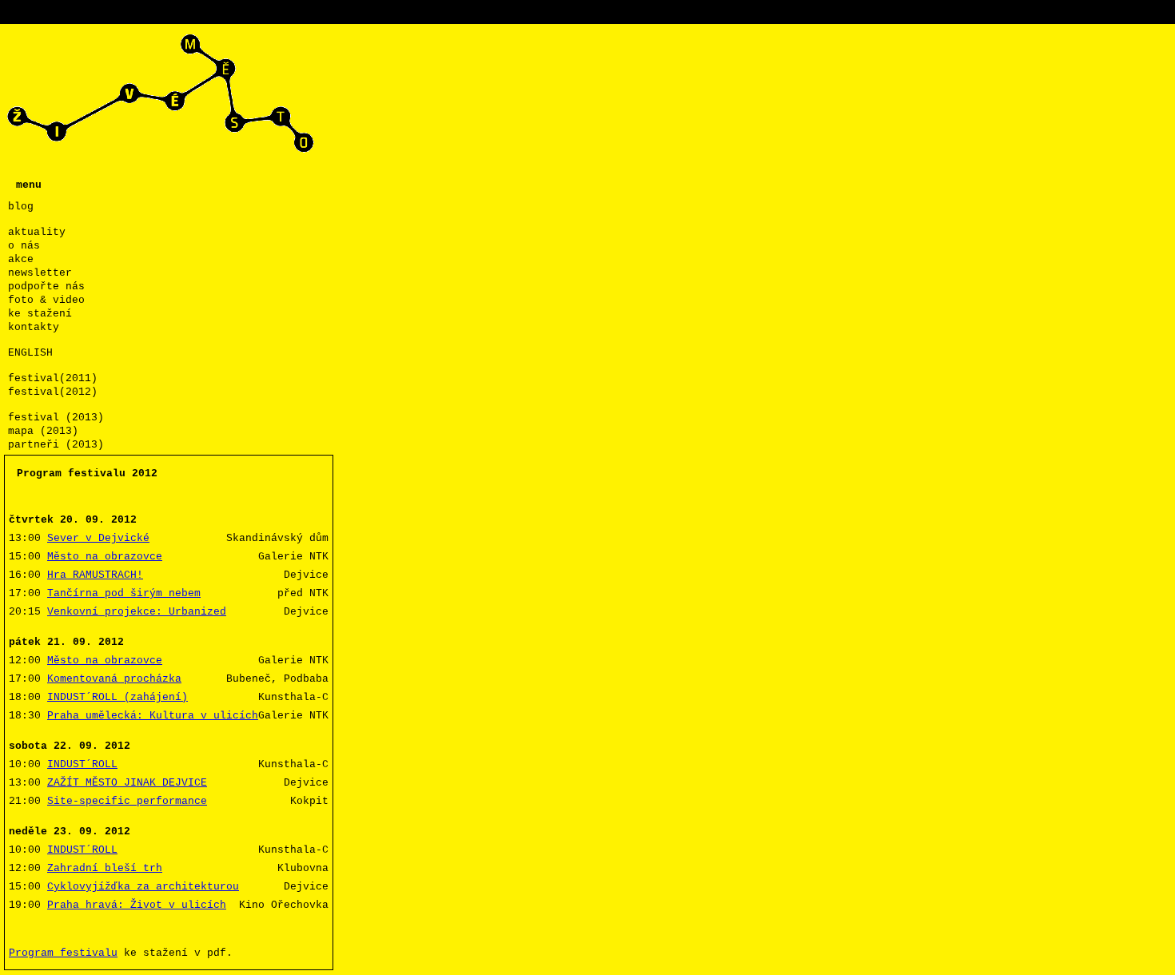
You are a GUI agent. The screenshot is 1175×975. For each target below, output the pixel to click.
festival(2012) (53, 392)
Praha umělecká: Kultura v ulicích (152, 716)
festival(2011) (53, 378)
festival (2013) (56, 418)
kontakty (33, 327)
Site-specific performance (127, 801)
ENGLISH (30, 353)
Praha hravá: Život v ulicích (136, 905)
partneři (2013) (56, 445)
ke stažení (40, 314)
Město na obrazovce (104, 557)
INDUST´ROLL (82, 764)
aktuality (37, 232)
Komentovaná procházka (114, 679)
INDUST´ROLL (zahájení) (117, 697)
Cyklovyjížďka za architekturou (143, 887)
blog (21, 207)
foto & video (46, 300)
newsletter (40, 273)
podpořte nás (46, 286)
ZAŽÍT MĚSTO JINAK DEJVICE (127, 783)
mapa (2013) (43, 431)
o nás (24, 246)
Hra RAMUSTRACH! (95, 575)
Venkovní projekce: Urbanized (136, 612)
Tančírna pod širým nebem (124, 593)
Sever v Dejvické (98, 538)
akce (21, 259)
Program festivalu (63, 953)
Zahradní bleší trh (104, 868)
